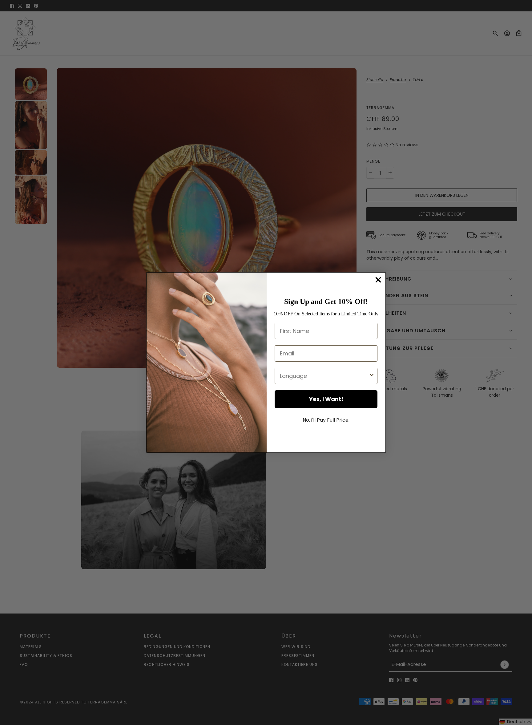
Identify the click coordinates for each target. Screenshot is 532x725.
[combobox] (324, 376)
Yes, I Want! (326, 399)
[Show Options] (372, 376)
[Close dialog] (378, 279)
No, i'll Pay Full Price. (326, 419)
